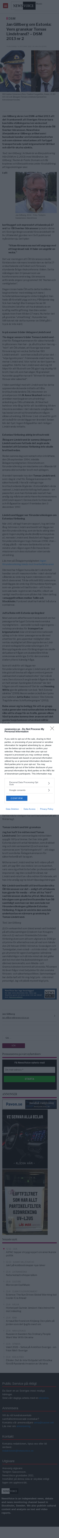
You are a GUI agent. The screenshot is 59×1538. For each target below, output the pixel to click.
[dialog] (29, 769)
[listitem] (29, 783)
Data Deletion (12, 809)
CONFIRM (17, 798)
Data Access (29, 809)
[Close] (53, 729)
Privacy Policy (46, 809)
